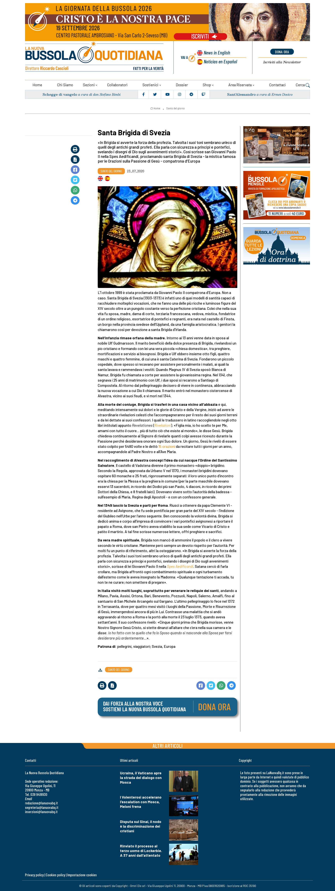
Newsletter (282, 62)
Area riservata (240, 85)
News (217, 52)
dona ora (282, 51)
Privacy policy (34, 875)
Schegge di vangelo (59, 94)
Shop (207, 85)
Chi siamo (65, 85)
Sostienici (150, 85)
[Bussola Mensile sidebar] (276, 195)
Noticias (220, 61)
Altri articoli (168, 745)
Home (37, 85)
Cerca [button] (301, 85)
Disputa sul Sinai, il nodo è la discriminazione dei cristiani (140, 826)
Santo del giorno (175, 108)
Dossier (182, 85)
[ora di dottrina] (276, 246)
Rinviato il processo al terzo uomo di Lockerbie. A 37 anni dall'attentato (141, 850)
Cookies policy (55, 875)
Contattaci (277, 85)
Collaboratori (117, 85)
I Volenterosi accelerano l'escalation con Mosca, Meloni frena (140, 802)
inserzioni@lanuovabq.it (41, 811)
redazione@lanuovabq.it (41, 803)
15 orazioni (166, 446)
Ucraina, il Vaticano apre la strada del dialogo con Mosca (141, 777)
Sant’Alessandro (241, 94)
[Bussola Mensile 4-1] (276, 144)
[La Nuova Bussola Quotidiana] (95, 57)
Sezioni (89, 85)
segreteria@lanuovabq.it (41, 807)
